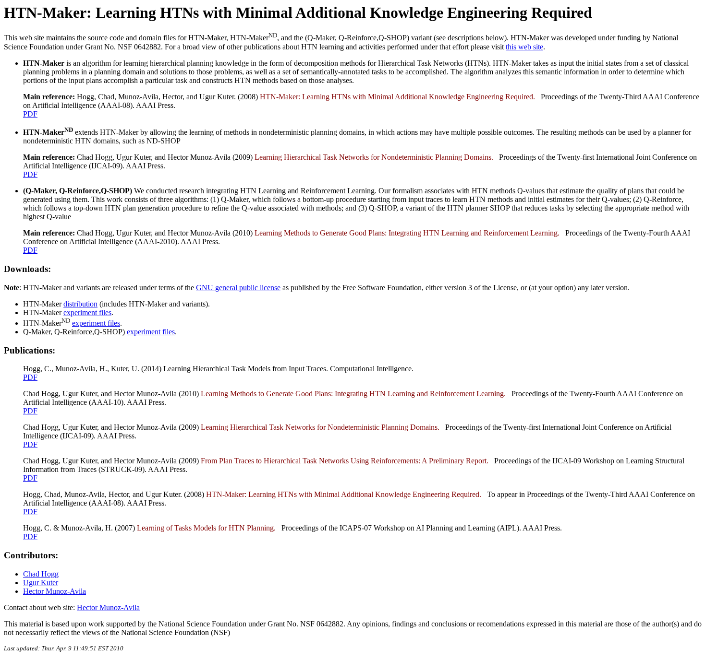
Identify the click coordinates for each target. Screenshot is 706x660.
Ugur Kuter (40, 582)
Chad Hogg (41, 574)
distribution (80, 304)
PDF (30, 114)
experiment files (87, 312)
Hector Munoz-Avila (54, 591)
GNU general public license (238, 287)
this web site (524, 47)
